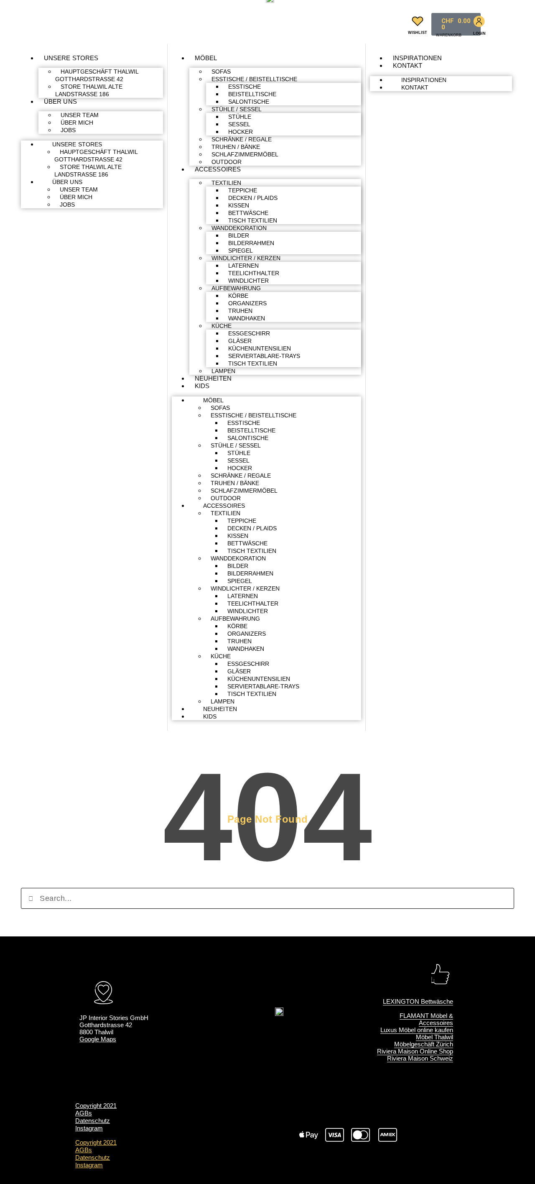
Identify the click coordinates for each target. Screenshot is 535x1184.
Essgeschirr (249, 333)
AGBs (83, 1113)
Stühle (239, 116)
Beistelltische (252, 94)
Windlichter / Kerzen (245, 258)
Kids (202, 385)
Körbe (238, 295)
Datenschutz (92, 1120)
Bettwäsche (248, 213)
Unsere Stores (71, 57)
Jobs (68, 130)
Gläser (240, 341)
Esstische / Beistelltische (254, 79)
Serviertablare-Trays (264, 356)
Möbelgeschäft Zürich (423, 1044)
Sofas (221, 71)
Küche (221, 325)
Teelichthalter (253, 273)
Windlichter (248, 280)
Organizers (247, 303)
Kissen (238, 205)
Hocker (240, 131)
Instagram (89, 1128)
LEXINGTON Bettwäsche (418, 1001)
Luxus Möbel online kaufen (416, 1029)
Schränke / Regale (241, 139)
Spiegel (240, 250)
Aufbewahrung (236, 288)
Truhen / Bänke (235, 146)
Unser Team (80, 115)
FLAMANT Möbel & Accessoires (426, 1019)
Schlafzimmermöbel (244, 154)
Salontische (248, 101)
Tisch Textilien (252, 220)
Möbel (206, 57)
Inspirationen (417, 57)
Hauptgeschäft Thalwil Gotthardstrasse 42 (96, 75)
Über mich (77, 122)
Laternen (243, 265)
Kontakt (408, 65)
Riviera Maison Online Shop (415, 1051)
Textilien (226, 182)
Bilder (238, 235)
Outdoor (226, 162)
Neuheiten (213, 378)
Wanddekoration (239, 228)
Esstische (244, 86)
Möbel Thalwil (434, 1037)
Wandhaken (246, 318)
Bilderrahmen (251, 243)
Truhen (240, 310)
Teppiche (242, 190)
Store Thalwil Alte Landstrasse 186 (88, 90)
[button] (392, 22)
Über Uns (60, 101)
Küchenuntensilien (259, 348)
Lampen (223, 371)
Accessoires (218, 169)
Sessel (239, 124)
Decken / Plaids (253, 197)
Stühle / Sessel (236, 109)
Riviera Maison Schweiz (420, 1058)
